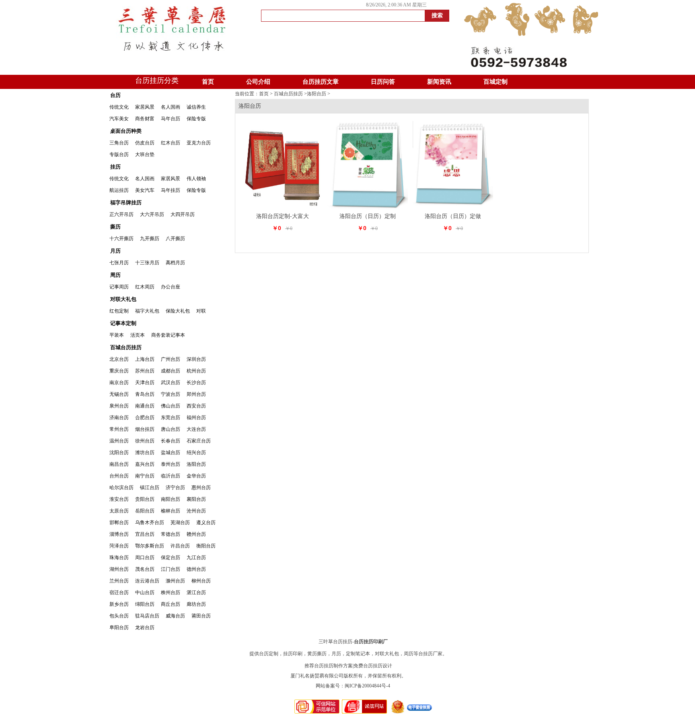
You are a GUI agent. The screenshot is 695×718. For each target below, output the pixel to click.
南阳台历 (170, 499)
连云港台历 (147, 581)
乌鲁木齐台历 (149, 522)
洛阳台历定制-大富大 (282, 216)
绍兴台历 (196, 452)
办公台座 (170, 287)
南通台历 (144, 406)
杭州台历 (196, 371)
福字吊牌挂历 (126, 203)
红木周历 (144, 287)
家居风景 (144, 107)
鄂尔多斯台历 (149, 546)
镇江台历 (149, 487)
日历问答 (383, 81)
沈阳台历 (119, 452)
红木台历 (170, 143)
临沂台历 (170, 476)
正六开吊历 (121, 214)
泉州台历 (119, 406)
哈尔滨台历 (121, 487)
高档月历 (175, 262)
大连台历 (196, 429)
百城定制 (495, 81)
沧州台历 (196, 511)
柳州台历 (201, 581)
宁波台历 (170, 394)
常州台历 (119, 429)
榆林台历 (170, 511)
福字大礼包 (147, 311)
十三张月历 (147, 262)
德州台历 (196, 569)
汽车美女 (119, 118)
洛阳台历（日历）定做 (453, 216)
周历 (115, 275)
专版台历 (119, 154)
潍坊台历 (144, 452)
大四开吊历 (183, 214)
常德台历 (170, 534)
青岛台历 (144, 394)
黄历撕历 (317, 653)
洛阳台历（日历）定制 (367, 216)
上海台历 (144, 359)
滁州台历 (175, 581)
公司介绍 (258, 81)
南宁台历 (144, 476)
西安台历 (196, 406)
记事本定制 (123, 323)
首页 (208, 81)
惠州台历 (201, 487)
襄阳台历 (196, 499)
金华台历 (196, 476)
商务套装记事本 (168, 335)
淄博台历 (119, 534)
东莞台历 (170, 417)
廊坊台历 (196, 604)
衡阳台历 (206, 546)
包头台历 (119, 616)
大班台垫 (144, 154)
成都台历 (170, 371)
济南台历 (119, 417)
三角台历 (119, 143)
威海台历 (175, 616)
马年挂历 (170, 190)
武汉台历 (170, 382)
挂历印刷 (292, 653)
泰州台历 (170, 464)
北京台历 (119, 359)
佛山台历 (170, 406)
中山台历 (144, 592)
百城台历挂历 (126, 347)
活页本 (137, 335)
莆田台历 (201, 616)
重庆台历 (119, 371)
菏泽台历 (119, 546)
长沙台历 (196, 382)
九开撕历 (149, 238)
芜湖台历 (180, 522)
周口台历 (144, 557)
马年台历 (170, 118)
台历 (115, 95)
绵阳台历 (144, 604)
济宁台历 (175, 487)
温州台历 (119, 441)
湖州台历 (119, 569)
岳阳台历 (144, 511)
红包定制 (119, 311)
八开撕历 (175, 238)
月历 (115, 251)
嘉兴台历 (144, 464)
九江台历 (196, 557)
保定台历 (170, 557)
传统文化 (119, 107)
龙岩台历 (144, 627)
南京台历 (119, 382)
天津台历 (144, 382)
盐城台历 (170, 452)
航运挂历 (119, 190)
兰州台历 (119, 581)
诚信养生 (196, 107)
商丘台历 (170, 604)
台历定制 (268, 653)
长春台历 (170, 441)
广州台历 (170, 359)
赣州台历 (196, 534)
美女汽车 (144, 190)
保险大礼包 (178, 311)
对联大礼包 (123, 299)
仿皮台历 (144, 143)
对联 (201, 311)
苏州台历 (144, 371)
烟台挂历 (144, 429)
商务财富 (144, 118)
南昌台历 (119, 464)
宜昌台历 (144, 534)
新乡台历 (119, 604)
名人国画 (170, 107)
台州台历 (119, 476)
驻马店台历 (147, 616)
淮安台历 (119, 499)
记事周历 (119, 287)
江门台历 (170, 569)
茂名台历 (144, 569)
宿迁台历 (119, 592)
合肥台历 (144, 417)
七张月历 (119, 262)
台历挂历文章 (320, 81)
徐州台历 (144, 441)
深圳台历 (196, 359)
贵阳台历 (144, 499)
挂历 (115, 167)
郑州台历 (196, 394)
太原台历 (119, 511)
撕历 (115, 227)
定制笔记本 (358, 653)
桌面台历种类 (126, 131)
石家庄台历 (199, 441)
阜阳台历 (119, 627)
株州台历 (170, 592)
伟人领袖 (196, 178)
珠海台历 (119, 557)
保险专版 (196, 118)
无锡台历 (119, 394)
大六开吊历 (152, 214)
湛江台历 (196, 592)
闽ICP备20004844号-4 (367, 686)
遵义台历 (206, 522)
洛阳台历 (196, 464)
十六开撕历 (121, 238)
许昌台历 (180, 546)
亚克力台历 (199, 143)
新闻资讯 (439, 81)
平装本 (116, 335)
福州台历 (196, 417)
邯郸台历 (119, 522)
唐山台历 (170, 429)
